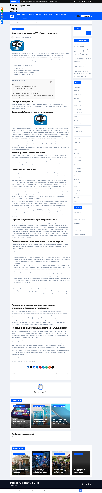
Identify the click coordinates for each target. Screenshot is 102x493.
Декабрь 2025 (77, 105)
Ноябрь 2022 (77, 190)
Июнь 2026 (77, 87)
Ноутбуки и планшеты (21, 18)
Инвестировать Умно (20, 7)
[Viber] (1, 14)
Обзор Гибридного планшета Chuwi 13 (60, 420)
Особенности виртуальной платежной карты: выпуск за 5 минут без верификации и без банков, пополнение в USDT (82, 52)
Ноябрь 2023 (77, 168)
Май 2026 (76, 91)
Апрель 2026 (77, 94)
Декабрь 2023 (77, 164)
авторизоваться (39, 437)
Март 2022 (76, 197)
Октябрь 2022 (77, 194)
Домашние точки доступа (22, 90)
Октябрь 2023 (77, 172)
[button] (91, 16)
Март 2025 (76, 120)
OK (80, 490)
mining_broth (19, 37)
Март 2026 (76, 98)
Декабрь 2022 (77, 186)
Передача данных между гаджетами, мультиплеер (26, 97)
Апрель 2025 (77, 116)
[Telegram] (1, 19)
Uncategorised (77, 212)
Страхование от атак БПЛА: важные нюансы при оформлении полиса (81, 66)
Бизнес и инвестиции (35, 14)
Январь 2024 (77, 161)
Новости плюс (77, 230)
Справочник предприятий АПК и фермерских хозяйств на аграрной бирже (82, 60)
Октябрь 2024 (77, 127)
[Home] (12, 16)
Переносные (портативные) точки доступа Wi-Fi (27, 91)
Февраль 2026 (77, 102)
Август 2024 (77, 135)
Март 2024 (76, 153)
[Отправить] (1, 22)
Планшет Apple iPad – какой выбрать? (40, 420)
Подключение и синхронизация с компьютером (25, 93)
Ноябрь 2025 (77, 109)
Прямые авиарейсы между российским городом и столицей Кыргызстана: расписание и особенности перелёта (82, 74)
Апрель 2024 (77, 149)
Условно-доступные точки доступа (24, 88)
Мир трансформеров (19, 420)
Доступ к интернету (18, 85)
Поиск (77, 28)
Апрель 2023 (77, 183)
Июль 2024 (77, 138)
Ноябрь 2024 (77, 124)
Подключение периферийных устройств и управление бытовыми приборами (33, 95)
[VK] (1, 17)
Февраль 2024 (77, 157)
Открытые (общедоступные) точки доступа (25, 86)
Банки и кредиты (49, 14)
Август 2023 (77, 175)
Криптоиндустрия (61, 14)
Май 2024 (76, 146)
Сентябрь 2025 (78, 113)
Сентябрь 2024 (78, 131)
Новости (24, 14)
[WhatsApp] (1, 11)
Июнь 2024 (77, 142)
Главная (17, 14)
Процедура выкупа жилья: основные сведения (80, 45)
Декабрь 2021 (77, 201)
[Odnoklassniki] (1, 8)
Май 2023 (76, 179)
